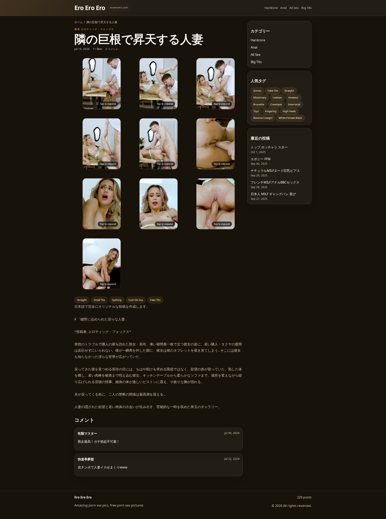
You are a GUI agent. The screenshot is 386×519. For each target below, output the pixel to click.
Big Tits (306, 8)
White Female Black (290, 118)
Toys (256, 111)
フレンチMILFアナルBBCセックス (275, 182)
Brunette (258, 104)
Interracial (294, 104)
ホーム (78, 22)
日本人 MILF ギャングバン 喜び (273, 194)
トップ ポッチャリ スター (269, 147)
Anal (283, 8)
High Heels (289, 111)
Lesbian (277, 97)
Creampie (276, 104)
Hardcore (271, 8)
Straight (82, 300)
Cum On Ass (135, 300)
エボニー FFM (261, 159)
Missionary (259, 97)
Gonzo (257, 90)
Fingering (270, 111)
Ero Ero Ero (89, 8)
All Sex (294, 8)
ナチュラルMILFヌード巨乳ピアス (275, 170)
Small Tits (99, 300)
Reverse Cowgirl (262, 118)
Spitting (116, 300)
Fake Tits (155, 300)
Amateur (293, 97)
